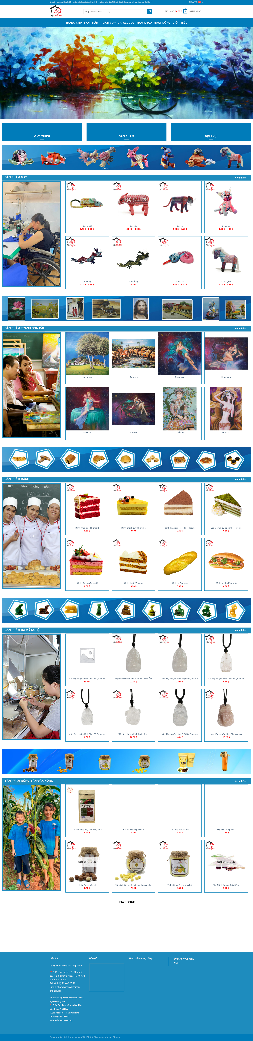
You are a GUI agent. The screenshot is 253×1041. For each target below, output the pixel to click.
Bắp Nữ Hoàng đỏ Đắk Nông (226, 885)
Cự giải (133, 432)
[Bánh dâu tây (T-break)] (87, 559)
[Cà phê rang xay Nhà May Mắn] (87, 806)
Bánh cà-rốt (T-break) (133, 583)
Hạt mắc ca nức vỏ (87, 885)
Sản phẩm (91, 22)
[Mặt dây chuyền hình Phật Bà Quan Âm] (87, 655)
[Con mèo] (226, 202)
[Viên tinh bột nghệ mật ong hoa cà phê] (133, 861)
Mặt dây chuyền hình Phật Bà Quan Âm (87, 678)
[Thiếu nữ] (179, 409)
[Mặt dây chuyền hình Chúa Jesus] (133, 710)
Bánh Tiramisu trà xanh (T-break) (226, 528)
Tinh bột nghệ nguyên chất (179, 885)
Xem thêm (240, 177)
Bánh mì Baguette (179, 583)
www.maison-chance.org (61, 1020)
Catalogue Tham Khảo (135, 22)
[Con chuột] (87, 202)
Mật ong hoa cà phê (180, 829)
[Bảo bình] (87, 409)
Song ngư (179, 377)
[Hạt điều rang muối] (226, 806)
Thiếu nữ (180, 432)
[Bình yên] (133, 353)
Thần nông (226, 377)
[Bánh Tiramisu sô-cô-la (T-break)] (179, 504)
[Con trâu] (133, 202)
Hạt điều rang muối (226, 829)
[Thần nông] (226, 353)
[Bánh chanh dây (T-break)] (133, 504)
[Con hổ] (179, 202)
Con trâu (133, 226)
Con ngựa (226, 281)
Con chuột (87, 226)
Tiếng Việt (193, 2)
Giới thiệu (179, 22)
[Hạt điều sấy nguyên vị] (133, 806)
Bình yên (133, 377)
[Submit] (149, 11)
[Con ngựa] (226, 258)
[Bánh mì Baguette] (179, 559)
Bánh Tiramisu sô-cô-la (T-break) (180, 528)
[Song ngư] (179, 353)
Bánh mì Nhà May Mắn (226, 583)
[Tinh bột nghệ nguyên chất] (179, 861)
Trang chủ (74, 22)
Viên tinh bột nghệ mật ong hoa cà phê (134, 885)
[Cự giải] (133, 409)
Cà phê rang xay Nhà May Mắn (87, 829)
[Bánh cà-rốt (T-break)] (133, 559)
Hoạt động (162, 22)
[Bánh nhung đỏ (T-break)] (87, 504)
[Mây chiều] (87, 353)
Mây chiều (87, 377)
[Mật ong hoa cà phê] (179, 806)
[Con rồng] (87, 258)
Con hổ (179, 226)
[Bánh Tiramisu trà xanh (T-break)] (226, 504)
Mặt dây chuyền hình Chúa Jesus (133, 734)
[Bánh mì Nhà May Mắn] (226, 559)
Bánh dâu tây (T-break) (87, 583)
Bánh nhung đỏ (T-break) (87, 528)
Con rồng (87, 281)
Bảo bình (87, 432)
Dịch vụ (108, 22)
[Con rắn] (179, 258)
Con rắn (180, 281)
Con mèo (226, 226)
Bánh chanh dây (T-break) (133, 528)
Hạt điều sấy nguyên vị (133, 829)
